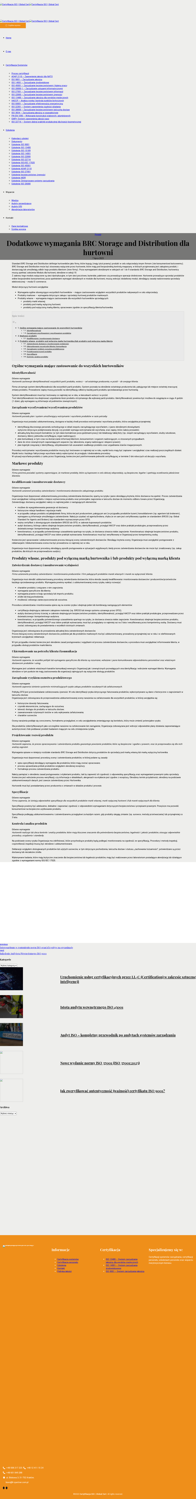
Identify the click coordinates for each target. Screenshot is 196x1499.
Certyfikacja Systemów (16, 65)
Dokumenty (16, 141)
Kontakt (61, 1268)
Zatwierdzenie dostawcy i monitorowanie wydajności (48, 344)
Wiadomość (78, 1170)
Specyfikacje (32, 354)
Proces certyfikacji (20, 73)
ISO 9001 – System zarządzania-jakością (125, 1271)
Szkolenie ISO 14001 (21, 153)
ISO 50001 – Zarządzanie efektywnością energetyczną (37, 103)
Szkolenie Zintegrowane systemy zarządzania (32, 180)
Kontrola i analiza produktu (37, 357)
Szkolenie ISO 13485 (21, 147)
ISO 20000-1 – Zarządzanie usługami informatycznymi (37, 88)
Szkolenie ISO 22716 (21, 159)
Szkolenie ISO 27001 (21, 171)
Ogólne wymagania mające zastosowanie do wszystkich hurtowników (51, 328)
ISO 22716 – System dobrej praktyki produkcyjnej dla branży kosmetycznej (46, 121)
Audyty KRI (16, 206)
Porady (98, 234)
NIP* (74, 1159)
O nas (8, 51)
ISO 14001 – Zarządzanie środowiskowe (30, 82)
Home (8, 37)
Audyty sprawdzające (21, 203)
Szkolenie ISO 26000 (21, 183)
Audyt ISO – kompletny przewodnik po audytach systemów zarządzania (118, 1035)
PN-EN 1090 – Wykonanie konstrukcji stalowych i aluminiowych (40, 115)
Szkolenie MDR (18, 177)
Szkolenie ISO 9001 (20, 144)
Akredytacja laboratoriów (23, 209)
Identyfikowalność (34, 330)
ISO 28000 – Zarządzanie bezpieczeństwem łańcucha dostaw (40, 109)
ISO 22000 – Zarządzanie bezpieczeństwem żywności (36, 94)
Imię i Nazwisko (80, 1136)
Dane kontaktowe (19, 226)
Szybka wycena (18, 229)
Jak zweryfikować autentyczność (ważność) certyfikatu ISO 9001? (112, 1090)
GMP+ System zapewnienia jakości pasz (30, 118)
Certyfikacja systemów (68, 1259)
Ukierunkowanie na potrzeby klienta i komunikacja (47, 346)
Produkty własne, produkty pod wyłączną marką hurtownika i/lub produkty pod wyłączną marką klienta (66, 341)
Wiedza (14, 200)
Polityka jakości (64, 1271)
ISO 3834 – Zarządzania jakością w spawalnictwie (34, 112)
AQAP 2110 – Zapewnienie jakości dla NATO (32, 76)
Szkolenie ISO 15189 (21, 150)
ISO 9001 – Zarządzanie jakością (26, 79)
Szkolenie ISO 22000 (21, 156)
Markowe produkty (28, 335)
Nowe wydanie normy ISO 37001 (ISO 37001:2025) (100, 1063)
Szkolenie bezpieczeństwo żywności (28, 174)
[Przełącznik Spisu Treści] (14, 322)
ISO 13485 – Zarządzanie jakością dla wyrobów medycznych (39, 97)
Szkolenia (10, 130)
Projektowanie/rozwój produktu (39, 351)
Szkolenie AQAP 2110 (21, 168)
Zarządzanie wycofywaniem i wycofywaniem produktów (49, 333)
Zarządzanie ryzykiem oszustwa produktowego (45, 349)
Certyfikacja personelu (67, 1262)
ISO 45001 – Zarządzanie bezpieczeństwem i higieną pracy (39, 85)
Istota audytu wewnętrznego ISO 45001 (91, 1007)
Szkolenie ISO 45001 (21, 165)
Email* (75, 1147)
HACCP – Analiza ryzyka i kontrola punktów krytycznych (37, 100)
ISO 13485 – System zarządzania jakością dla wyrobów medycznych (122, 1261)
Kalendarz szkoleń (20, 138)
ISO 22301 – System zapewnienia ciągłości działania (36, 106)
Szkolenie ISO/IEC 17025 (23, 162)
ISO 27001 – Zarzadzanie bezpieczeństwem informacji (37, 91)
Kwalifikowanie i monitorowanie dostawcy (43, 338)
